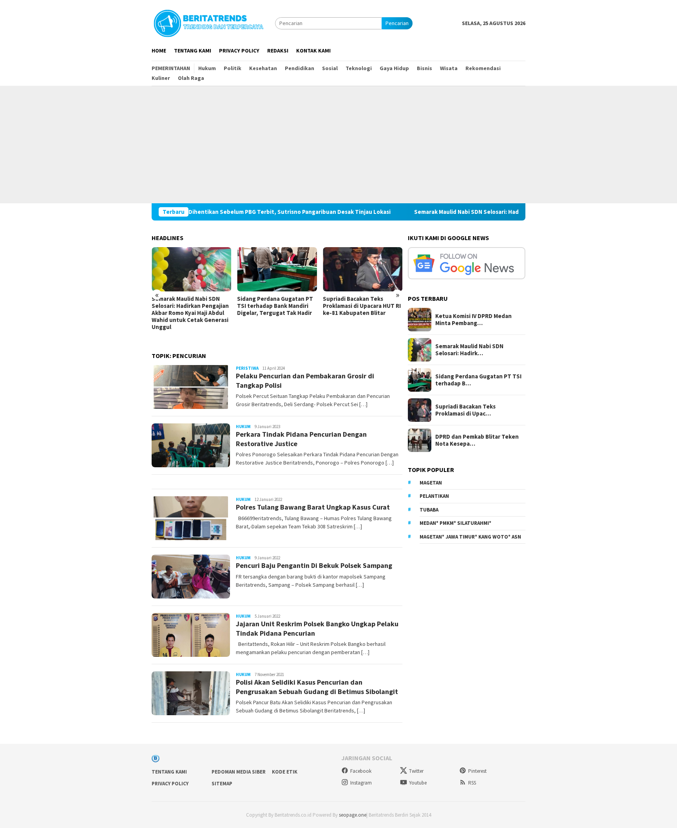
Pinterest (477, 771)
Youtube (418, 782)
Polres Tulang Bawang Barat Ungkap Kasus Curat (313, 507)
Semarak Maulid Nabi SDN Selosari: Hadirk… (469, 350)
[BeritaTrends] (208, 22)
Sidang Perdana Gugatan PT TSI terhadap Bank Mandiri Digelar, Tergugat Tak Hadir (275, 305)
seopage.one (352, 815)
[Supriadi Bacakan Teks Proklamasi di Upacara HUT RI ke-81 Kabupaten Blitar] (362, 269)
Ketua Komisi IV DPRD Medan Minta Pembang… (473, 320)
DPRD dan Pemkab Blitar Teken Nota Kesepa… (477, 440)
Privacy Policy (170, 783)
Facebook (360, 771)
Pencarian (397, 23)
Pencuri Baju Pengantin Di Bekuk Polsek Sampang (314, 565)
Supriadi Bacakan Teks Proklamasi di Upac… (465, 410)
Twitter (416, 771)
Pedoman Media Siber (239, 771)
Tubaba (429, 509)
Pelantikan (434, 496)
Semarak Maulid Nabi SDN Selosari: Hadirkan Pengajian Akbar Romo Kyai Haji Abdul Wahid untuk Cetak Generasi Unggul (190, 313)
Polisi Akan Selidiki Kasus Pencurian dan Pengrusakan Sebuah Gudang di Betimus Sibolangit (317, 687)
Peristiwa (247, 368)
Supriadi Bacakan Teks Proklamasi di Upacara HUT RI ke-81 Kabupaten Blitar (362, 305)
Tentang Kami (169, 771)
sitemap (222, 783)
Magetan (431, 482)
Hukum (243, 426)
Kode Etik (284, 771)
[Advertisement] (338, 144)
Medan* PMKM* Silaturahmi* (455, 523)
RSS (472, 782)
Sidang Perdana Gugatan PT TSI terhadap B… (478, 380)
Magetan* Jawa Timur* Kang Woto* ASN (470, 536)
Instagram (361, 782)
